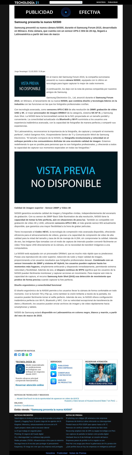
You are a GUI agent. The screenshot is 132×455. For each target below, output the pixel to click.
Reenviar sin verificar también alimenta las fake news (86, 428)
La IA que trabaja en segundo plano (27, 431)
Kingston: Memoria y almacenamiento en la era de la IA (35, 424)
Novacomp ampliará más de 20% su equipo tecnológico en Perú (90, 431)
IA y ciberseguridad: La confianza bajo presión (32, 437)
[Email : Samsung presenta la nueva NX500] (30, 354)
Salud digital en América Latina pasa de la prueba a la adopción (38, 418)
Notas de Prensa (77, 453)
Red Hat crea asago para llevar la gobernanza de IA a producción (91, 444)
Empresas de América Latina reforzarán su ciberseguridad (88, 421)
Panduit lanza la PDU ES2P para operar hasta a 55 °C (87, 424)
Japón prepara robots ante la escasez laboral (31, 428)
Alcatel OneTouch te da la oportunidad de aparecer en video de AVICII (48, 398)
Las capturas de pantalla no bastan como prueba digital (87, 434)
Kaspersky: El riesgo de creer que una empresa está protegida (38, 447)
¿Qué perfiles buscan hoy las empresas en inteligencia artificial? (91, 447)
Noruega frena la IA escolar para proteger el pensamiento (36, 444)
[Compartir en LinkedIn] (23, 354)
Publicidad (113, 2)
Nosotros (101, 2)
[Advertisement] (66, 52)
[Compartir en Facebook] (15, 354)
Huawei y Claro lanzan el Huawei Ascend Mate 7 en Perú (89, 401)
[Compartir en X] (19, 354)
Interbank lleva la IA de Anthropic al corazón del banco (87, 437)
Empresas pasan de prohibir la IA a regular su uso (85, 440)
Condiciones (28, 405)
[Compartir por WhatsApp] (27, 354)
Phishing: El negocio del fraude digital (28, 434)
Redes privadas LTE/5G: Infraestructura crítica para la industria (38, 440)
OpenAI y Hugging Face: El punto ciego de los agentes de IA (37, 421)
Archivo (17, 405)
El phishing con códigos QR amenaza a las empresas (86, 418)
